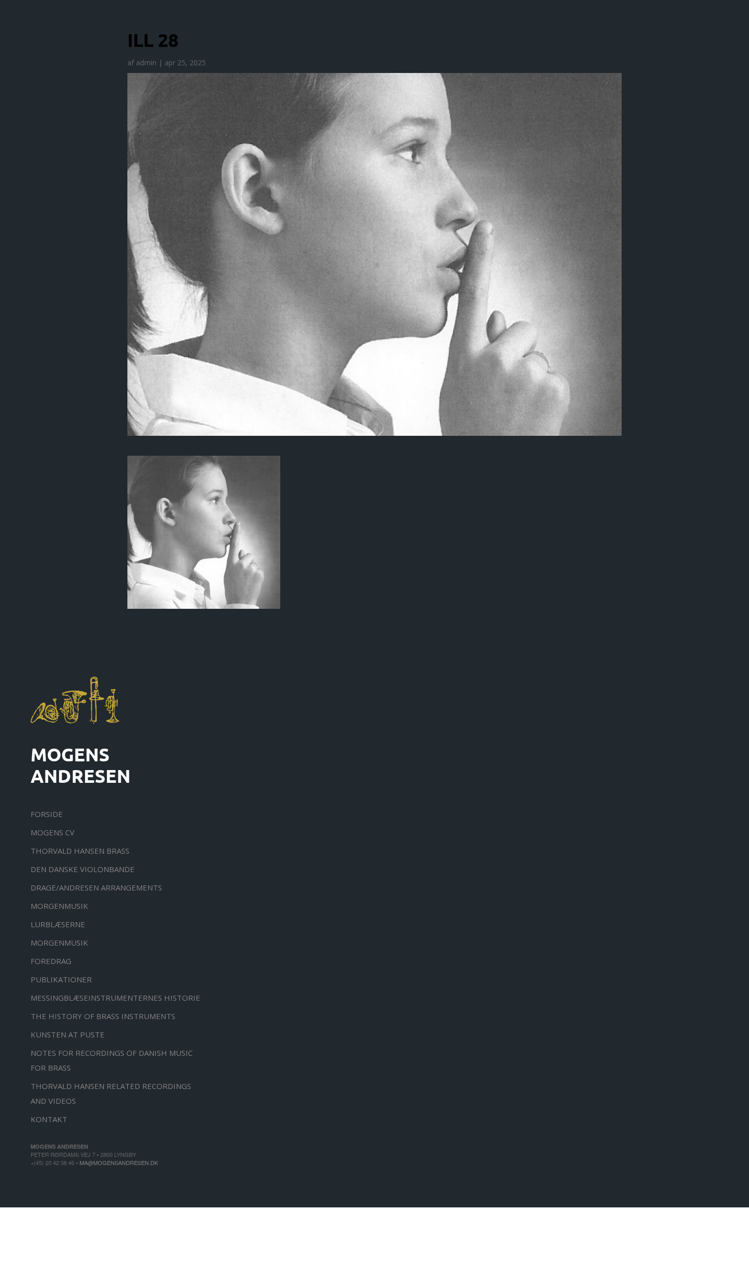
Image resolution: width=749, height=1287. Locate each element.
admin (146, 62)
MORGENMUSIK (59, 906)
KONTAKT (49, 1119)
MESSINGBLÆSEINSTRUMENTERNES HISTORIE (115, 998)
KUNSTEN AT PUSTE (67, 1034)
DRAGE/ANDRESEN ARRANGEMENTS (96, 887)
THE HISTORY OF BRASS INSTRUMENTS (103, 1016)
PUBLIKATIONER (61, 979)
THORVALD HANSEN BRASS (80, 851)
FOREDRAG (51, 961)
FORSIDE (47, 814)
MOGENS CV (52, 832)
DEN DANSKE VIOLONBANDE (83, 869)
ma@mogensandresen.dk (118, 1162)
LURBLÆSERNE (58, 924)
